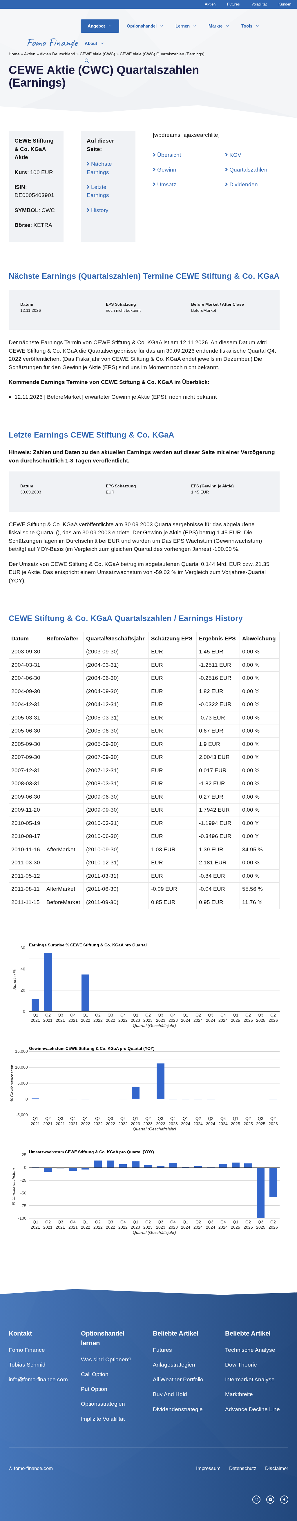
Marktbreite (239, 1394)
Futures (233, 4)
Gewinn (166, 170)
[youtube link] (270, 1500)
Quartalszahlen (247, 170)
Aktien (210, 4)
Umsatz (166, 184)
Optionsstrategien (103, 1404)
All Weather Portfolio (178, 1379)
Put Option (94, 1389)
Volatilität (259, 4)
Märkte (215, 25)
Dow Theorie (241, 1365)
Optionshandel (142, 25)
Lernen (182, 25)
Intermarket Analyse (250, 1379)
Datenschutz (242, 1468)
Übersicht (168, 155)
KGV (234, 155)
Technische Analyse (250, 1350)
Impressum (208, 1468)
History (99, 210)
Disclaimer (276, 1468)
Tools (246, 25)
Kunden (284, 4)
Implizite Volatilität (103, 1419)
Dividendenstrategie (178, 1409)
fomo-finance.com (33, 1468)
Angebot (96, 25)
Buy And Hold (170, 1394)
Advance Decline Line (252, 1409)
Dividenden (243, 184)
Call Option (94, 1374)
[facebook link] (284, 1500)
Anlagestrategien (174, 1365)
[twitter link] (256, 1500)
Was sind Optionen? (106, 1359)
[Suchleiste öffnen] (87, 61)
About (91, 43)
